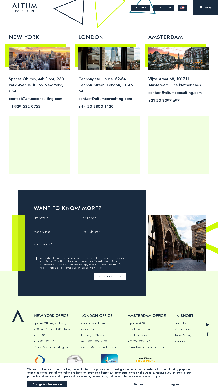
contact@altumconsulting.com (35, 98)
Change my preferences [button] (47, 384)
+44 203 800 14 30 (94, 341)
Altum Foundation (185, 329)
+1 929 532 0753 (25, 106)
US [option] (182, 7)
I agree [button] (174, 384)
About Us (180, 323)
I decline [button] (138, 384)
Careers (180, 341)
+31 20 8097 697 (164, 100)
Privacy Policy (95, 267)
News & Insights (185, 335)
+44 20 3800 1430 (96, 106)
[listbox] (182, 8)
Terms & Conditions (74, 267)
